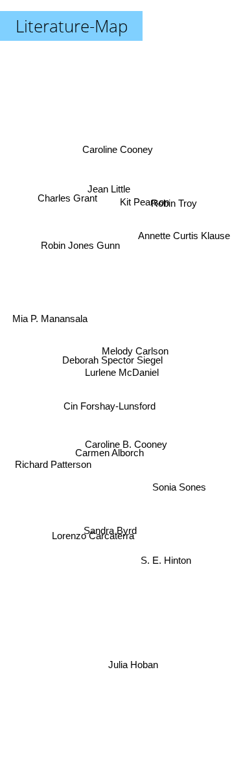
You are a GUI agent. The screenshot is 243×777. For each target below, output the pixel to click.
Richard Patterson (53, 464)
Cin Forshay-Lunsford (110, 408)
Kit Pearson (143, 199)
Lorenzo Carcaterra (94, 540)
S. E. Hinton (165, 564)
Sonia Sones (180, 488)
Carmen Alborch (109, 453)
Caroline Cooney (119, 149)
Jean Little (110, 188)
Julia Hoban (134, 664)
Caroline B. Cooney (126, 442)
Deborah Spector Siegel (112, 361)
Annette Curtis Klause (185, 232)
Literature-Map (72, 26)
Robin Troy (175, 201)
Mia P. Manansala (49, 317)
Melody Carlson (135, 350)
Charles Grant (67, 195)
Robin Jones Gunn (81, 242)
